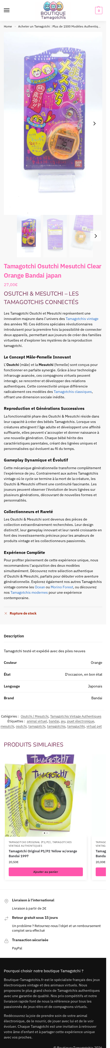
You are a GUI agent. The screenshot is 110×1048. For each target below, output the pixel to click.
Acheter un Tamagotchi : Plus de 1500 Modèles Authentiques (60, 26)
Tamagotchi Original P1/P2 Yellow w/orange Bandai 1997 (43, 853)
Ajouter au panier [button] (45, 872)
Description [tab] (14, 636)
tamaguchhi (76, 726)
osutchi (21, 726)
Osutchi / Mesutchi (34, 716)
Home (8, 26)
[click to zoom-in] (55, 123)
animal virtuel (37, 721)
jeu (63, 721)
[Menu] (11, 10)
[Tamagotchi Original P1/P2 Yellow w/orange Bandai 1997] (46, 795)
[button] (98, 10)
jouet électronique (80, 721)
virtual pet (94, 726)
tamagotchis (56, 726)
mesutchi (7, 726)
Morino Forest (62, 587)
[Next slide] (94, 123)
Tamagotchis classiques (73, 391)
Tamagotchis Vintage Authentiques (75, 716)
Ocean (40, 587)
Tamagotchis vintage (82, 318)
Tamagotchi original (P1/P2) (30, 842)
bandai (54, 721)
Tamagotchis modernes (29, 592)
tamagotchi (36, 726)
